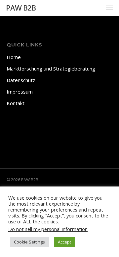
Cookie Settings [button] (29, 242)
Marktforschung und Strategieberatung (51, 68)
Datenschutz (21, 80)
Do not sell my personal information (48, 229)
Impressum (20, 91)
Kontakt (15, 103)
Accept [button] (64, 242)
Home (14, 57)
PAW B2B (21, 7)
